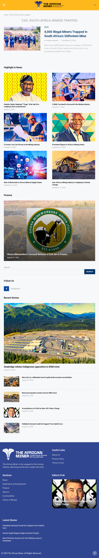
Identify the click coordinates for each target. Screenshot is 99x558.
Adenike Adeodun (52, 40)
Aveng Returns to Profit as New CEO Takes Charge (40, 408)
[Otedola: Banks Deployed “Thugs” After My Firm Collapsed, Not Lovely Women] (25, 87)
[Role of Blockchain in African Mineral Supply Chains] (25, 165)
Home (6, 15)
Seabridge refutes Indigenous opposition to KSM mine (32, 366)
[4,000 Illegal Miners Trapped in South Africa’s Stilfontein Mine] (22, 38)
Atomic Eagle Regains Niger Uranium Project (21, 533)
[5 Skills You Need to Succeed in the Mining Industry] (73, 87)
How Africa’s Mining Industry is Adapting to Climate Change (71, 183)
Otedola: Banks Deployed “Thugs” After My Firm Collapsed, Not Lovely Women (21, 105)
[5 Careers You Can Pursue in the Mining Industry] (25, 127)
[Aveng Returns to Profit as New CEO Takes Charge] (11, 412)
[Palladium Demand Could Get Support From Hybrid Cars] (11, 428)
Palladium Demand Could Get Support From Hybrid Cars (42, 424)
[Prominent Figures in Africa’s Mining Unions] (73, 127)
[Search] (95, 5)
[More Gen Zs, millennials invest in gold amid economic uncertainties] (11, 381)
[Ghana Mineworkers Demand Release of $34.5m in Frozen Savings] (49, 230)
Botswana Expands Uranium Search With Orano (39, 393)
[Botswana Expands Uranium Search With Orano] (11, 397)
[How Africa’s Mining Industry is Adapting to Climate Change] (73, 165)
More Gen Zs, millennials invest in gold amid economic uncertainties (47, 377)
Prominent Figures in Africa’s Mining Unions (68, 145)
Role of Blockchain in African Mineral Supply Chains (23, 182)
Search (7, 267)
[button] (6, 230)
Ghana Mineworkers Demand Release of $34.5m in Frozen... (38, 254)
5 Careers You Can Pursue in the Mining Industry (22, 145)
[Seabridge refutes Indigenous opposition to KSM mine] (49, 333)
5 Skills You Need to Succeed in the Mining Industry (71, 104)
